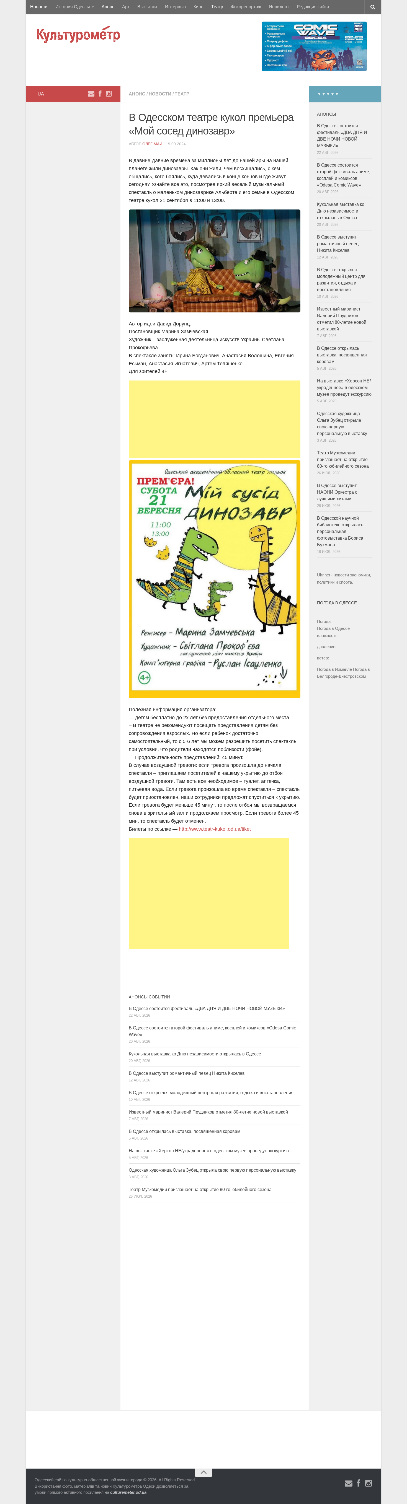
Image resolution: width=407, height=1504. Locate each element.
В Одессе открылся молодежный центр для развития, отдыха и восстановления (211, 1092)
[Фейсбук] (100, 93)
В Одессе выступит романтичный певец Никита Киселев (187, 1073)
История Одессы (72, 6)
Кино (199, 6)
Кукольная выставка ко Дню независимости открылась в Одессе (195, 1054)
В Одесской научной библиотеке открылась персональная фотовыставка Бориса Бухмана (340, 531)
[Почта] (91, 93)
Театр (217, 6)
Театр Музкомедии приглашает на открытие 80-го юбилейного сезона (200, 1189)
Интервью (175, 6)
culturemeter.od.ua (128, 1492)
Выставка (147, 6)
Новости (39, 6)
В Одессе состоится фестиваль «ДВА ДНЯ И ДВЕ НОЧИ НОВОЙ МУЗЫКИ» (207, 1008)
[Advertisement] (214, 419)
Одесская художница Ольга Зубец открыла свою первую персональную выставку (212, 1170)
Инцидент (279, 6)
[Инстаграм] (108, 93)
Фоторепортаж (246, 6)
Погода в (333, 628)
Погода (324, 621)
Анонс (108, 6)
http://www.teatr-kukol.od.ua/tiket (215, 829)
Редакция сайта (313, 6)
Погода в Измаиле (334, 669)
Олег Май (152, 144)
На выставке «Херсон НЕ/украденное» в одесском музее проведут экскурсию (209, 1150)
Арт (126, 6)
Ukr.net (323, 575)
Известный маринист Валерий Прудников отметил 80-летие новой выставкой (208, 1112)
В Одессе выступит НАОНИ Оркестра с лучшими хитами (337, 492)
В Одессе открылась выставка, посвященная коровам (184, 1131)
